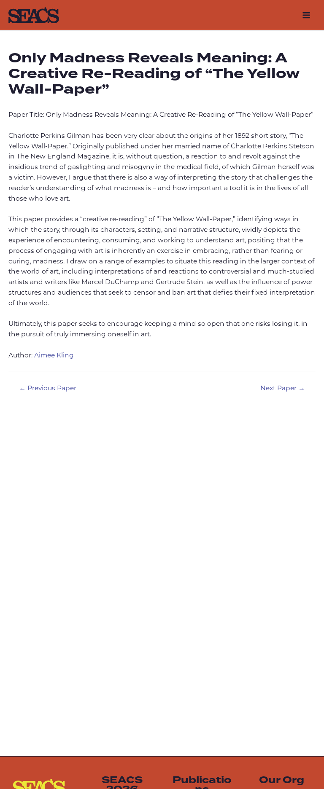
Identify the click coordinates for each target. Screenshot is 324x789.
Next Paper (282, 388)
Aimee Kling (54, 355)
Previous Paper (47, 388)
